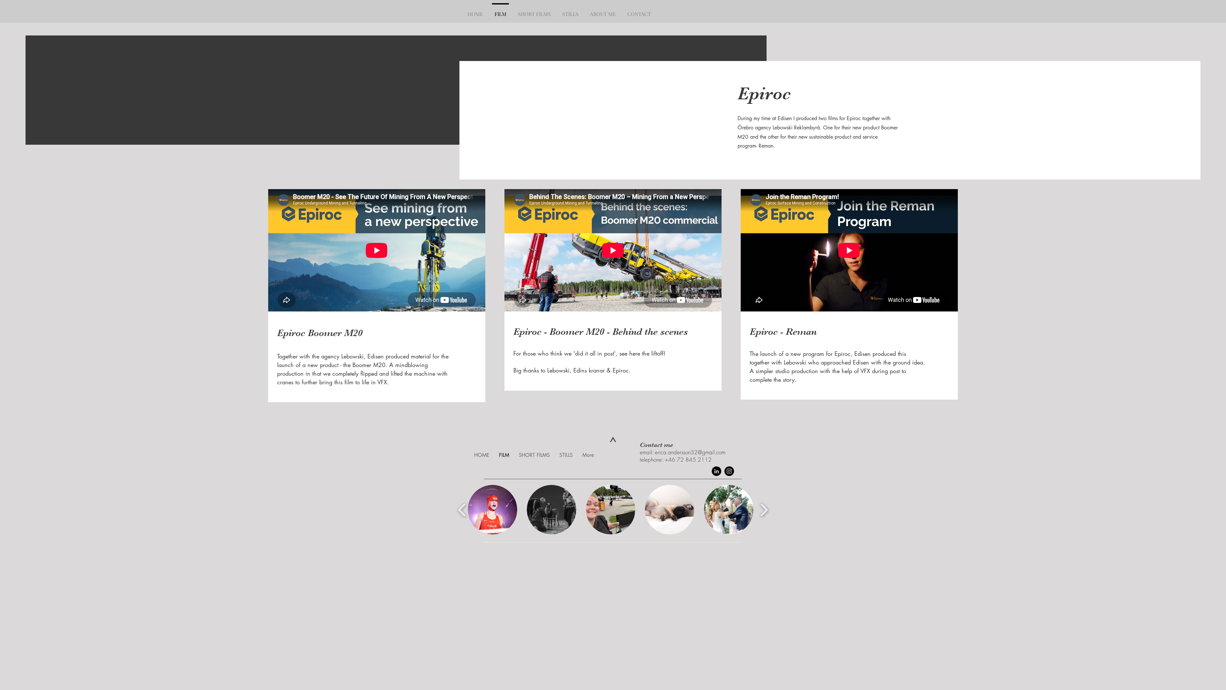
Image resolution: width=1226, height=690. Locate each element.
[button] (492, 509)
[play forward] (764, 510)
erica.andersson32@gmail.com (690, 452)
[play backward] (462, 510)
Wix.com (656, 546)
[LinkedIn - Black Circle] (716, 471)
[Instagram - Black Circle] (729, 471)
